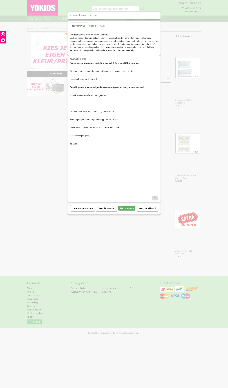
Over (102, 26)
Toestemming (78, 26)
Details (92, 26)
